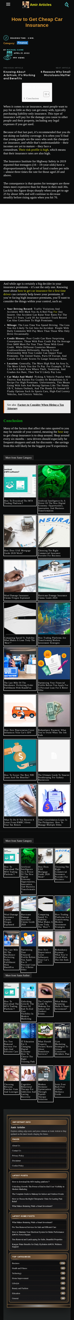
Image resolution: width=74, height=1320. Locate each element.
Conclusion (32, 98)
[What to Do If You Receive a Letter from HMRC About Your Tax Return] (20, 801)
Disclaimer (16, 1160)
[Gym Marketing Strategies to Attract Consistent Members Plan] (62, 1030)
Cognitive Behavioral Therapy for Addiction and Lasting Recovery (28, 1090)
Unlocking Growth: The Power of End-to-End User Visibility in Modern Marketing (27, 1010)
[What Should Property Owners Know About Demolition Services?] (45, 1030)
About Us (16, 1145)
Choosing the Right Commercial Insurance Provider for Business (49, 553)
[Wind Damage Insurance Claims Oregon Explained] (20, 576)
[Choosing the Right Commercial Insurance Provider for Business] (54, 531)
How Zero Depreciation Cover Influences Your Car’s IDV (19, 731)
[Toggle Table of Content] (45, 94)
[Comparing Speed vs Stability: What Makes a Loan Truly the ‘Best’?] (20, 619)
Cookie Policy (18, 1165)
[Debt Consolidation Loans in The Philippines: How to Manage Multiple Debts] (54, 801)
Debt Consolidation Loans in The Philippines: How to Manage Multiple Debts (52, 822)
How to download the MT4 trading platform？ (18, 502)
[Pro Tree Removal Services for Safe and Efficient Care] (11, 1030)
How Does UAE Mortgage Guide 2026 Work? (17, 551)
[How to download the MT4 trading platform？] (20, 481)
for (55, 312)
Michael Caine (15, 50)
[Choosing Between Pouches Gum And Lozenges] (11, 1073)
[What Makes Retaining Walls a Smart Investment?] (62, 990)
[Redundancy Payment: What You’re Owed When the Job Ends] (54, 711)
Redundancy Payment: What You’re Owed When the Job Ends (52, 732)
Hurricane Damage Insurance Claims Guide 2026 (52, 596)
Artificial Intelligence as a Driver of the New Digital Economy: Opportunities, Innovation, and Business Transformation (52, 506)
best (60, 431)
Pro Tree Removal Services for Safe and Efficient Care (11, 1046)
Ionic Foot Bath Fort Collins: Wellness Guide (60, 1089)
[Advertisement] (37, 242)
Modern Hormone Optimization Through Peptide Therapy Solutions (44, 1092)
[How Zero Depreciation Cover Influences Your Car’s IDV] (20, 711)
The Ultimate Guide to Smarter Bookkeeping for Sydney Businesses (54, 777)
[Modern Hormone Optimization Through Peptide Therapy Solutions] (45, 1073)
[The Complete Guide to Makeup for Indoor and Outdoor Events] (45, 990)
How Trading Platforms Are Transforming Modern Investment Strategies (52, 640)
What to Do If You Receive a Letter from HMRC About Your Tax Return (19, 822)
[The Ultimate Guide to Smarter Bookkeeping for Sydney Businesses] (54, 756)
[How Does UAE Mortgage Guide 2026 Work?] (20, 531)
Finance (22, 42)
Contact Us (16, 1150)
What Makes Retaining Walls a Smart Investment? (62, 1005)
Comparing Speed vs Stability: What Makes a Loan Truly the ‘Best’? (19, 640)
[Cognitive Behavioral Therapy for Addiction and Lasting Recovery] (28, 1073)
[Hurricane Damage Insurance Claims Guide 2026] (54, 576)
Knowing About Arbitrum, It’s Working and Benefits (19, 75)
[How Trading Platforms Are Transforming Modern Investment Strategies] (54, 619)
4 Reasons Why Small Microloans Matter (56, 73)
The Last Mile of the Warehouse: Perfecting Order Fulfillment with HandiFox (18, 685)
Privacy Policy (18, 1155)
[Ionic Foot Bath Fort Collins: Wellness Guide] (62, 1073)
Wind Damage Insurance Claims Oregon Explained (17, 596)
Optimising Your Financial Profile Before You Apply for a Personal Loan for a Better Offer (53, 686)
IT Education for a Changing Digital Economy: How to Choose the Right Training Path (28, 1051)
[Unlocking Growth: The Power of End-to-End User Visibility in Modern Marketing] (28, 990)
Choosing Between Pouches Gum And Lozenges (11, 1088)
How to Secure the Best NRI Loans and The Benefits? (19, 776)
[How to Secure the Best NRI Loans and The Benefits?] (20, 756)
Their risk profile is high (34, 149)
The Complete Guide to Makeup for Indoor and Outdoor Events (45, 1007)
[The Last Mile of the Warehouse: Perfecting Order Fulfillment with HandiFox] (20, 663)
